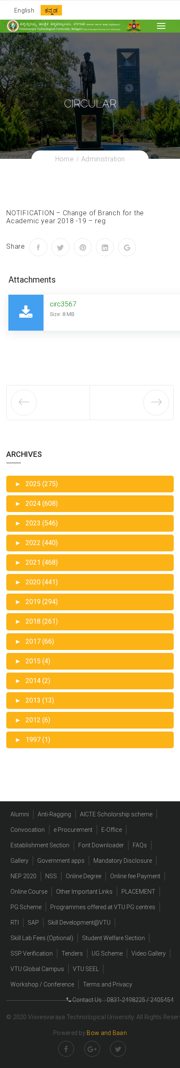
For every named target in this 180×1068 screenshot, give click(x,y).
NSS (51, 876)
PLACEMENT (138, 891)
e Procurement (73, 829)
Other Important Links (84, 891)
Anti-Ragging (54, 814)
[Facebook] (38, 247)
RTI (14, 922)
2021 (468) (36, 562)
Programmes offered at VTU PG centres (102, 907)
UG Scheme (107, 953)
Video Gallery (148, 953)
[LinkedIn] (105, 247)
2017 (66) (34, 641)
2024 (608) (36, 503)
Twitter (118, 1049)
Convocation (27, 829)
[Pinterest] (83, 247)
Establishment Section (39, 845)
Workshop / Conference (42, 984)
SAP (33, 922)
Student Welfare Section (113, 938)
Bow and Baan (107, 1033)
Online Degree (83, 876)
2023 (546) (36, 523)
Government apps (61, 860)
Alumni (19, 814)
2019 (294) (36, 602)
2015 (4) (32, 661)
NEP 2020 (23, 876)
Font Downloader (101, 845)
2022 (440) (36, 543)
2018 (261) (36, 621)
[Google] (127, 247)
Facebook (66, 1049)
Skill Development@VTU (79, 922)
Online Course (28, 891)
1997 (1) (32, 740)
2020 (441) (36, 582)
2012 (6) (32, 720)
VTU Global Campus (37, 969)
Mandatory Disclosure (122, 860)
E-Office (111, 829)
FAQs (140, 845)
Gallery (19, 860)
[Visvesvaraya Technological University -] (63, 26)
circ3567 (63, 304)
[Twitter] (60, 247)
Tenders (72, 953)
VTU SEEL (86, 969)
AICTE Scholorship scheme (116, 814)
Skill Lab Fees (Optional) (41, 938)
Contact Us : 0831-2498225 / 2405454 (122, 1000)
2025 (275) (36, 484)
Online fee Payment (135, 876)
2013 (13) (34, 700)
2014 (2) (32, 681)
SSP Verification (31, 953)
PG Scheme (25, 907)
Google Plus (92, 1049)
